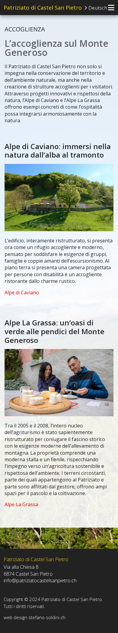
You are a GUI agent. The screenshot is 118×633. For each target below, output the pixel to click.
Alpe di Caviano (22, 292)
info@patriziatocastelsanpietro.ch (40, 580)
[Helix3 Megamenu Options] (111, 7)
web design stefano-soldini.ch (34, 617)
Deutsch (97, 7)
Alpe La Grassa (21, 504)
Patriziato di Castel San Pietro (43, 7)
